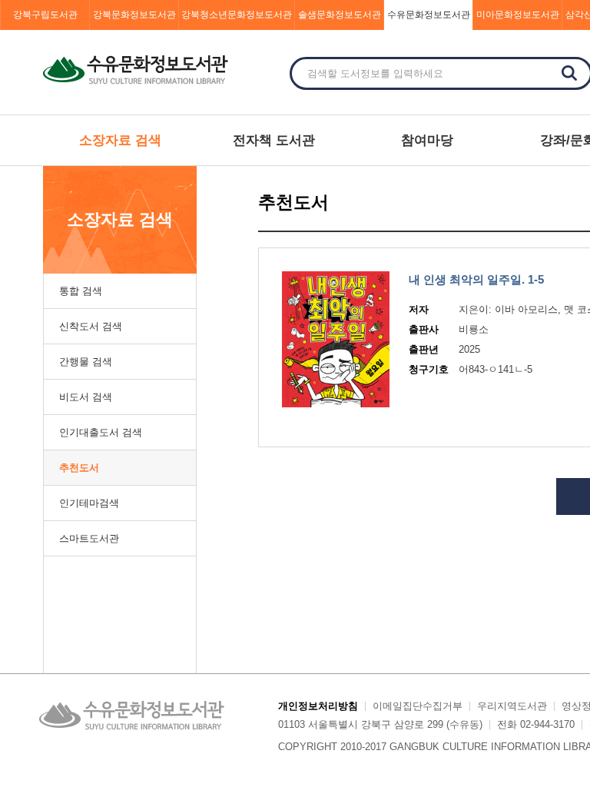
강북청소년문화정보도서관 (236, 14)
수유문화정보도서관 (428, 14)
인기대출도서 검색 (100, 432)
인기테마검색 (89, 503)
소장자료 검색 (120, 140)
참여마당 (427, 140)
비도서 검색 (85, 397)
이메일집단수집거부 (417, 706)
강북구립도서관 (45, 14)
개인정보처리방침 (318, 706)
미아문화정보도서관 (517, 14)
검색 (569, 73)
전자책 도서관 (274, 140)
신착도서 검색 (90, 326)
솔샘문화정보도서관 (339, 14)
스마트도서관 (89, 538)
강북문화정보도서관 (134, 14)
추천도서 (79, 467)
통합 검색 (80, 291)
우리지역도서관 (512, 706)
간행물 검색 (85, 361)
